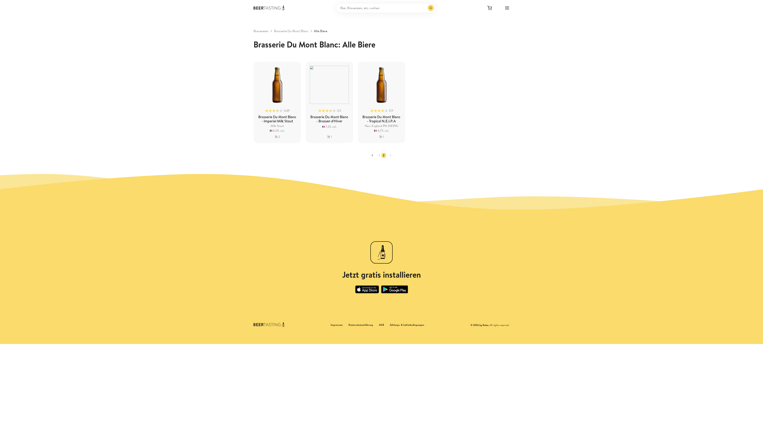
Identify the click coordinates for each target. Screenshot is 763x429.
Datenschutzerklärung (361, 325)
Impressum (337, 325)
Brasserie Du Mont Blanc (291, 31)
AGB (381, 325)
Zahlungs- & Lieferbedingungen (407, 325)
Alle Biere (320, 31)
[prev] (372, 155)
